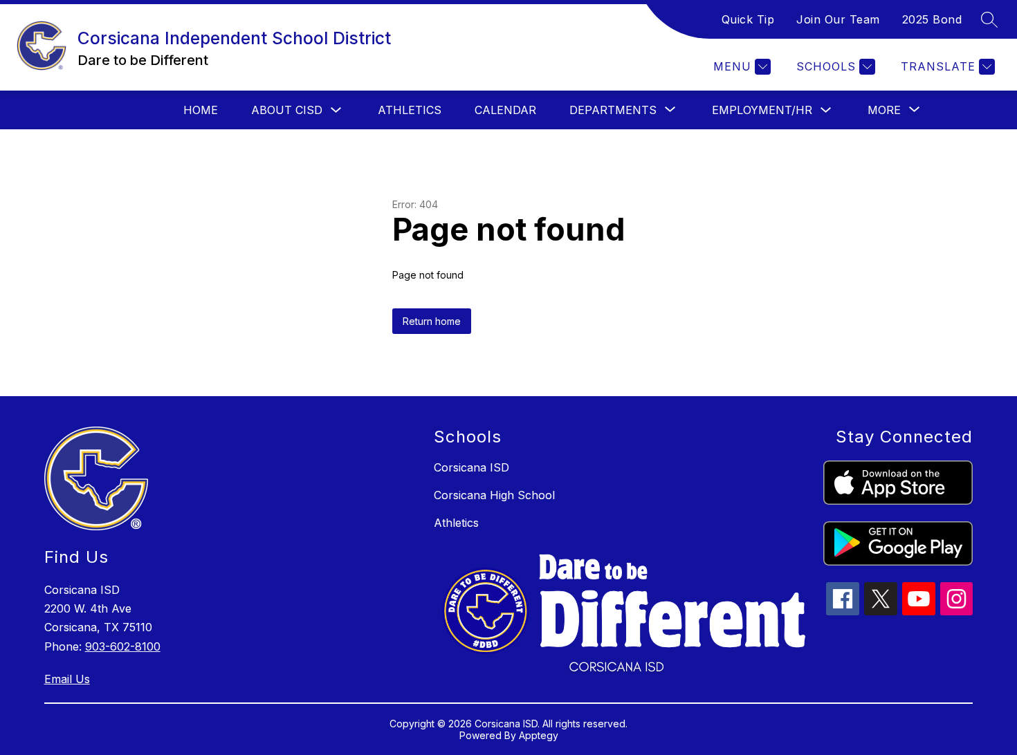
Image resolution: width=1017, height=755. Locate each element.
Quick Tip (748, 19)
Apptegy (538, 735)
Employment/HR (762, 110)
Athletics (409, 110)
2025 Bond (932, 19)
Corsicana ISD (471, 467)
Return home (432, 321)
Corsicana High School (494, 495)
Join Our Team (838, 19)
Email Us (67, 679)
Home (200, 110)
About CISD (286, 110)
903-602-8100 (123, 646)
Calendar (505, 110)
